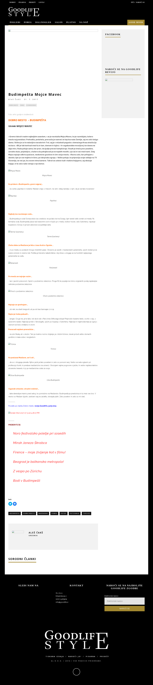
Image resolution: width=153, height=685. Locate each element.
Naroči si (140, 2)
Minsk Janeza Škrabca (30, 443)
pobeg (54, 513)
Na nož (83, 22)
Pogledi (15, 22)
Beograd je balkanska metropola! (38, 462)
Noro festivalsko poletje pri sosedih (39, 433)
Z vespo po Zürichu (27, 471)
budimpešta (14, 513)
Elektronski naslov (111, 596)
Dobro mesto (13, 105)
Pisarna (22, 2)
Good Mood (136, 22)
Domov (13, 2)
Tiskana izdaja (55, 656)
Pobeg (28, 22)
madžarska (43, 513)
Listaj (41, 2)
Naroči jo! (74, 656)
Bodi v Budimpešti (26, 480)
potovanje (74, 513)
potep (63, 513)
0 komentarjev (31, 105)
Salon (59, 22)
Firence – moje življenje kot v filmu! (39, 452)
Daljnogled (43, 22)
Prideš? (32, 2)
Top (147, 679)
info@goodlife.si (62, 602)
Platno (71, 22)
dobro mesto (29, 513)
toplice (86, 513)
